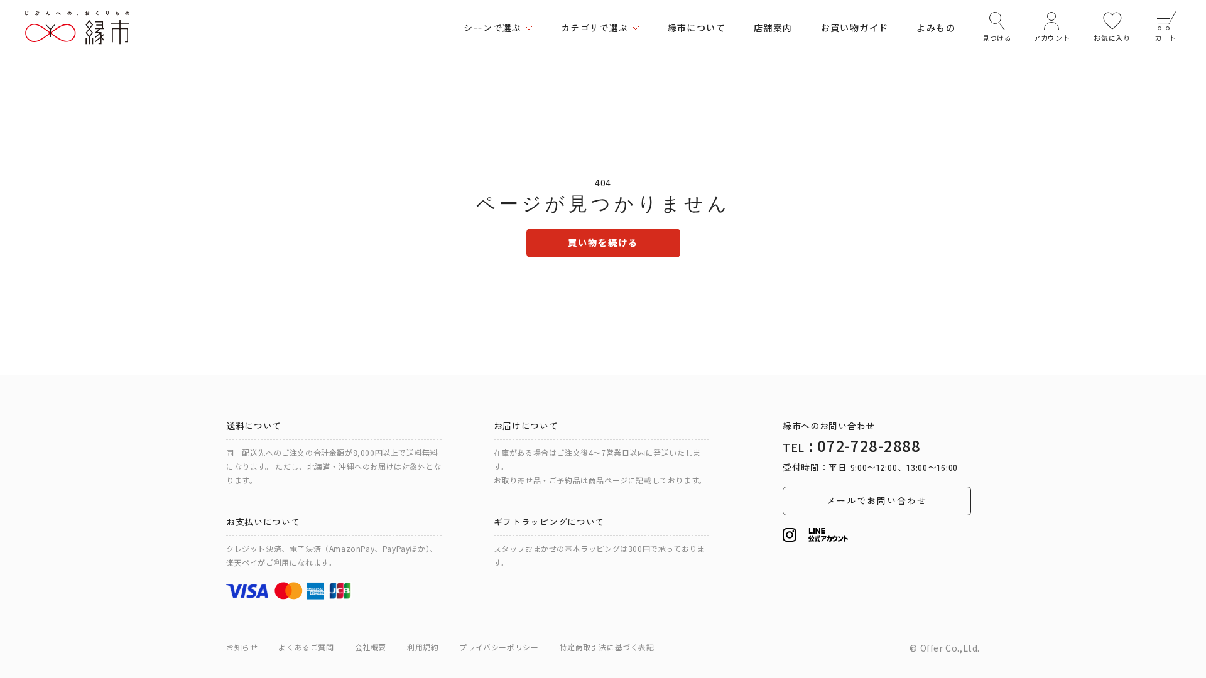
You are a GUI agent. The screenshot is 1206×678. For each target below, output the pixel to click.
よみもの (935, 27)
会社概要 (370, 647)
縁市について (696, 27)
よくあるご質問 (306, 647)
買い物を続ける (603, 242)
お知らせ (242, 647)
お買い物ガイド (855, 27)
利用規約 (422, 647)
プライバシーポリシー (498, 647)
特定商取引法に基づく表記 (606, 647)
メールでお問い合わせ (877, 500)
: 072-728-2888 (852, 445)
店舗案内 (773, 27)
